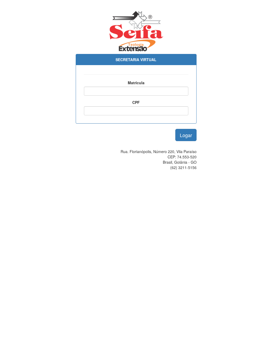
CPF (136, 102)
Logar (186, 135)
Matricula (136, 82)
